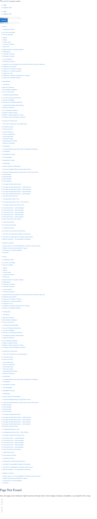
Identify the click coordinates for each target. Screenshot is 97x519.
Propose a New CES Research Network (14, 117)
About (5, 26)
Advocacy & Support (9, 61)
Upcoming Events (8, 136)
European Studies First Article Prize (13, 205)
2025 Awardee (7, 174)
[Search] (20, 18)
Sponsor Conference (9, 143)
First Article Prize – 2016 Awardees (13, 216)
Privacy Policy (7, 42)
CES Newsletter (7, 157)
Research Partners (8, 243)
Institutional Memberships (10, 95)
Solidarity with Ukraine (9, 66)
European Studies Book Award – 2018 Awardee (16, 193)
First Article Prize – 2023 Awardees (13, 210)
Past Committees (8, 34)
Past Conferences (8, 132)
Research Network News (10, 112)
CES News (7, 499)
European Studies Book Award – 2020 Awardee (17, 191)
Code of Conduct (8, 129)
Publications (6, 146)
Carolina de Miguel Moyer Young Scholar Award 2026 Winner (20, 172)
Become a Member (8, 87)
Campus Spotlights (8, 100)
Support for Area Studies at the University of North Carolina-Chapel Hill (24, 64)
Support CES (7, 7)
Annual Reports (7, 59)
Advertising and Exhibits (10, 141)
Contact (6, 502)
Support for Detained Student (11, 77)
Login (5, 5)
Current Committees (9, 32)
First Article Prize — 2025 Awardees (13, 208)
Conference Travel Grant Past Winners (14, 231)
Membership (6, 81)
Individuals (6, 84)
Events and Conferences (10, 121)
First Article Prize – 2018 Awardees (13, 214)
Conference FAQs (8, 127)
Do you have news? (8, 92)
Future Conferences (9, 134)
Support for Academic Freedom (12, 69)
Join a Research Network (10, 110)
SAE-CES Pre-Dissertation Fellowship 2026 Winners (18, 237)
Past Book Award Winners (10, 196)
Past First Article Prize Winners (12, 219)
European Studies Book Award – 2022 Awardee (17, 189)
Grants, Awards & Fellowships (11, 166)
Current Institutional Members (12, 98)
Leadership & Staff (8, 29)
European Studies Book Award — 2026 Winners (17, 187)
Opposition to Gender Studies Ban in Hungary (16, 75)
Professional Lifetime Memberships (13, 105)
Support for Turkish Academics (12, 71)
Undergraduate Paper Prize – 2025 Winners (16, 202)
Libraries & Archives (9, 54)
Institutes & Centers (9, 56)
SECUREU (6, 252)
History (5, 40)
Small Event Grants (8, 222)
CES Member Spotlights (10, 89)
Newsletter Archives (9, 160)
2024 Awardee (7, 176)
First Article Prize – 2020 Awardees (13, 212)
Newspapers (6, 51)
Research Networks (8, 107)
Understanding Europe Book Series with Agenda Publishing (20, 149)
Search (2, 18)
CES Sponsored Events (9, 225)
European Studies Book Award (12, 184)
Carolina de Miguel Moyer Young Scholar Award (17, 169)
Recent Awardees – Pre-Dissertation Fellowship (17, 239)
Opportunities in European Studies (13, 49)
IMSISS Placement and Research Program (15, 248)
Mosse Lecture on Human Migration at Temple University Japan (21, 246)
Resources (6, 46)
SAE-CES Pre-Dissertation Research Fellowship (16, 234)
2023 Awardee (7, 179)
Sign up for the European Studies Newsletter (15, 517)
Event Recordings (8, 138)
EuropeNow (6, 151)
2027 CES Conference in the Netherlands (15, 124)
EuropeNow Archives (9, 154)
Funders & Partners (8, 44)
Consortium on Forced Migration (12, 250)
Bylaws (5, 37)
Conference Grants (8, 228)
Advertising (6, 163)
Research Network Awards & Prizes (13, 115)
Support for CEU (8, 73)
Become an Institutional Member (12, 102)
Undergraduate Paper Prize (11, 199)
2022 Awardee (7, 181)
